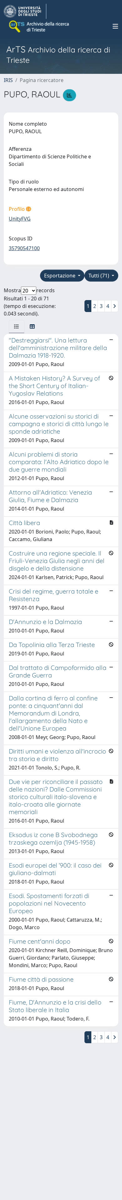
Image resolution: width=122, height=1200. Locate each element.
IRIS (8, 80)
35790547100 (24, 248)
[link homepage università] (39, 26)
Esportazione (60, 275)
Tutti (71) (99, 275)
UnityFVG (20, 218)
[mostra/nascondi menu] (115, 26)
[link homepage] (25, 11)
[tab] (16, 326)
